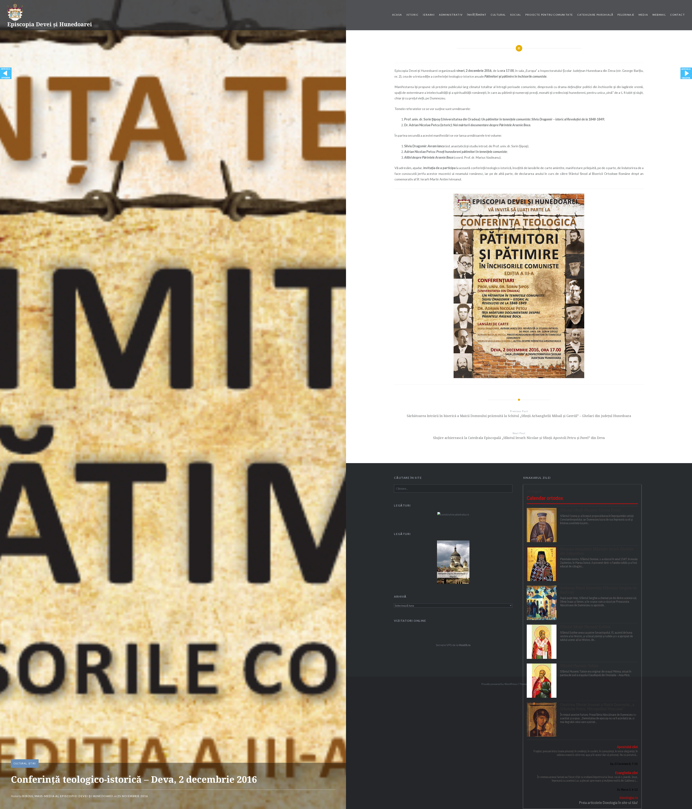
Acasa (397, 14)
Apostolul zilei (627, 746)
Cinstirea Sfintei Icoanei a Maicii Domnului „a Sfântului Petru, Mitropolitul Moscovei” (597, 706)
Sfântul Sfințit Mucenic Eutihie (585, 627)
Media (643, 14)
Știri (32, 763)
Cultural (498, 14)
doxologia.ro (628, 797)
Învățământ (476, 14)
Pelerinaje (625, 14)
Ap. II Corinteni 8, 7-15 (624, 764)
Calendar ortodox (545, 498)
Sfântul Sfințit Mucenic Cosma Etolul (590, 510)
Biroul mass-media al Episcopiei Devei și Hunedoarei (67, 796)
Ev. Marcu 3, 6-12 (627, 789)
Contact (677, 14)
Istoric (412, 14)
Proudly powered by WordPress (499, 683)
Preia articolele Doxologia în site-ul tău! (608, 802)
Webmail (659, 14)
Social (515, 14)
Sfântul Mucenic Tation (579, 666)
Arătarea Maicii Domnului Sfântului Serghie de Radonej (598, 590)
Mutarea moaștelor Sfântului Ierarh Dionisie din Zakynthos (596, 551)
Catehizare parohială (595, 14)
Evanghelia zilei (626, 772)
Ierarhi (429, 14)
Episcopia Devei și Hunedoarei (49, 24)
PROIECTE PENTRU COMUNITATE (549, 14)
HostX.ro (465, 645)
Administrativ (451, 14)
